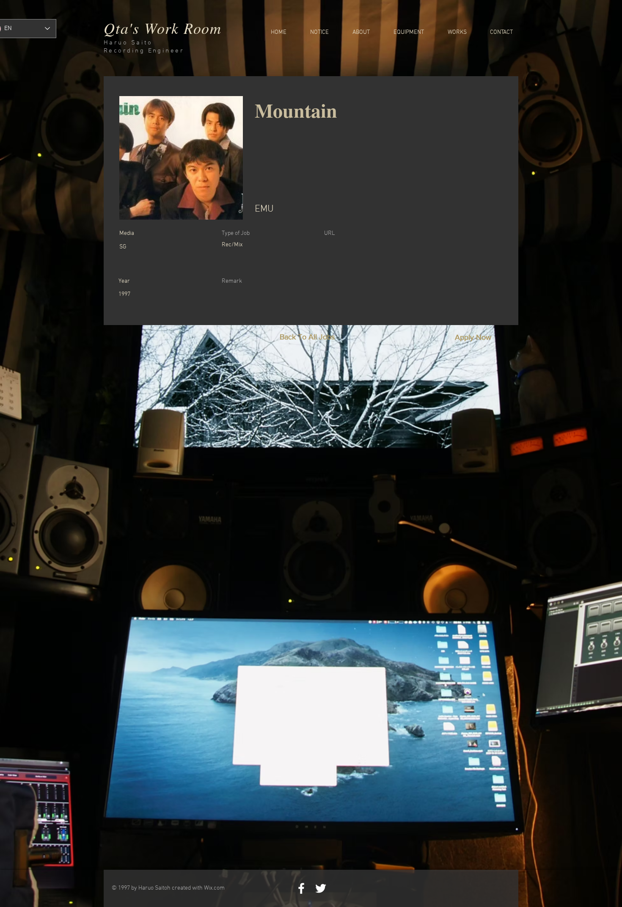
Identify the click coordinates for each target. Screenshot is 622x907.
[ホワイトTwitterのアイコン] (321, 888)
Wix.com (214, 888)
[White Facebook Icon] (301, 888)
